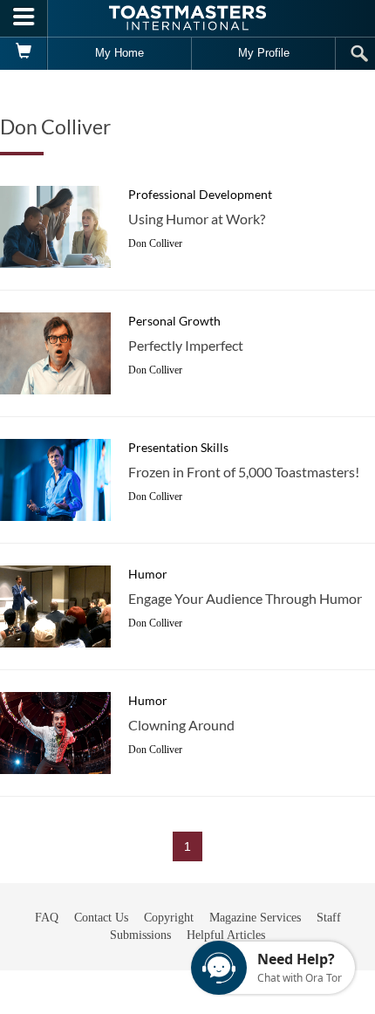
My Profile (264, 52)
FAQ (46, 917)
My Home (119, 52)
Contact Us (101, 917)
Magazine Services (255, 917)
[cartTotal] (24, 53)
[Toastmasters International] (187, 18)
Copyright (169, 917)
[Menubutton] (24, 18)
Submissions (140, 935)
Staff (329, 917)
